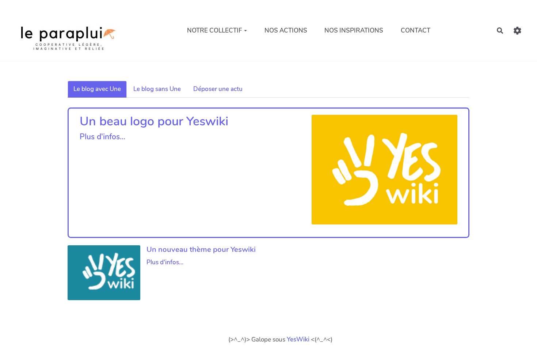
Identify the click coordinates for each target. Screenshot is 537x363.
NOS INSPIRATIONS (353, 30)
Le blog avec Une (97, 89)
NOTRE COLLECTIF (214, 30)
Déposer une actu (218, 89)
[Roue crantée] (517, 30)
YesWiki (298, 339)
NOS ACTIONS (285, 30)
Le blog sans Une (157, 89)
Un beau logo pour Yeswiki (154, 121)
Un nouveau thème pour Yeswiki (201, 249)
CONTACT (415, 30)
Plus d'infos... (102, 137)
